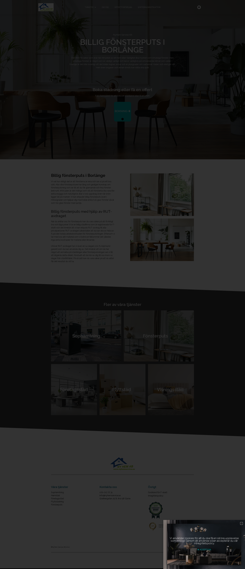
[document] (122, 284)
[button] (241, 523)
